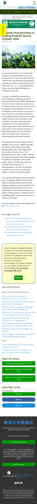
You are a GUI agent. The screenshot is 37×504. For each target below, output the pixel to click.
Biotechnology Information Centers (25, 477)
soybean (15, 86)
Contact (27, 474)
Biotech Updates (22, 15)
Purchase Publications (19, 442)
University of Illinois (12, 206)
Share (19, 399)
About (13, 474)
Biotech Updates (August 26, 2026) (18, 363)
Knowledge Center (10, 15)
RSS (24, 12)
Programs (20, 474)
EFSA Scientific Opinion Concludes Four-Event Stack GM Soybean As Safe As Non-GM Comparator (21, 221)
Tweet (19, 405)
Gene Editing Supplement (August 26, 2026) (18, 370)
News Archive (7, 12)
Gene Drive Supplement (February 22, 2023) (19, 378)
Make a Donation (18, 464)
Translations (17, 12)
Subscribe (3, 29)
